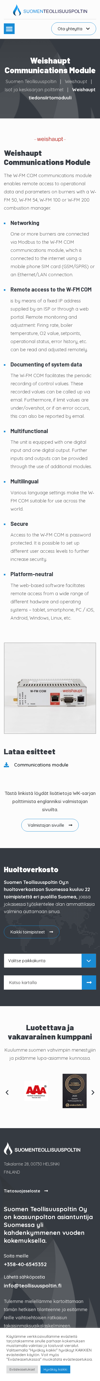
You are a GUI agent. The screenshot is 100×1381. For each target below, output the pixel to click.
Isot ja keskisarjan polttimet (34, 90)
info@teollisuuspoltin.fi (33, 1285)
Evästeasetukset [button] (22, 1369)
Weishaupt (76, 81)
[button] (9, 28)
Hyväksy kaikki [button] (55, 1369)
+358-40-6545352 (25, 1264)
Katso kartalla (23, 982)
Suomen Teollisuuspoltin (31, 81)
